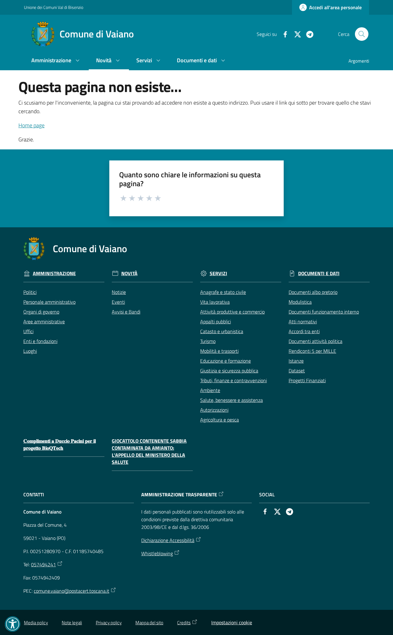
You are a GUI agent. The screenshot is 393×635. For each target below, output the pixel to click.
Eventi (118, 302)
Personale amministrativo (49, 302)
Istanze (296, 360)
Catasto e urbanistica (221, 331)
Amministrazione (54, 273)
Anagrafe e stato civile (223, 292)
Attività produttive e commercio (232, 311)
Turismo (208, 341)
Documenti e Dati (319, 273)
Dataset (297, 370)
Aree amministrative (44, 321)
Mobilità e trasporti (219, 351)
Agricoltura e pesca (219, 419)
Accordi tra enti (304, 331)
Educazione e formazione (225, 360)
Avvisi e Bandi (126, 311)
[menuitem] (56, 61)
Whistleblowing (157, 553)
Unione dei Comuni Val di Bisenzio (53, 7)
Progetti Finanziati (307, 380)
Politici (30, 292)
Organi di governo (41, 311)
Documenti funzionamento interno (324, 311)
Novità (129, 273)
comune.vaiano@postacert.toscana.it (71, 591)
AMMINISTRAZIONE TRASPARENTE (179, 494)
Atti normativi (303, 321)
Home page (31, 125)
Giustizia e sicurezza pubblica (229, 370)
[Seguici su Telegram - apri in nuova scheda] (307, 33)
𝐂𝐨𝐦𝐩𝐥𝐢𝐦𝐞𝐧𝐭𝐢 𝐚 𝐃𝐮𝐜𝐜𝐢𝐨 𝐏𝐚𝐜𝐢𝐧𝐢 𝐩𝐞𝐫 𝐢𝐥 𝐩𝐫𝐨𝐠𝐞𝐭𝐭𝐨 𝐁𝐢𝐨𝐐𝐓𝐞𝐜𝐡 (59, 444)
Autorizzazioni (214, 410)
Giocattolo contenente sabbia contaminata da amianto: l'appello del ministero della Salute (149, 451)
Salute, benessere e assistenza (231, 400)
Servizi (218, 273)
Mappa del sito (149, 622)
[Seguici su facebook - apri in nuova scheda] (283, 33)
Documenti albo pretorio (313, 292)
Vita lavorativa (215, 302)
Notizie (119, 292)
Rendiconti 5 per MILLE (312, 351)
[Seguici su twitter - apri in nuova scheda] (295, 33)
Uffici (28, 331)
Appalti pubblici (215, 321)
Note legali (72, 622)
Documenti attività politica (315, 341)
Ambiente (210, 390)
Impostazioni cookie (231, 622)
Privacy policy (109, 622)
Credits (184, 622)
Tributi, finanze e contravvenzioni (233, 380)
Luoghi (30, 351)
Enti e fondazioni (40, 341)
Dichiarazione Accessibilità (167, 540)
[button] (361, 34)
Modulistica (300, 302)
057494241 (43, 564)
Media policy (36, 622)
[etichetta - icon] (124, 198)
